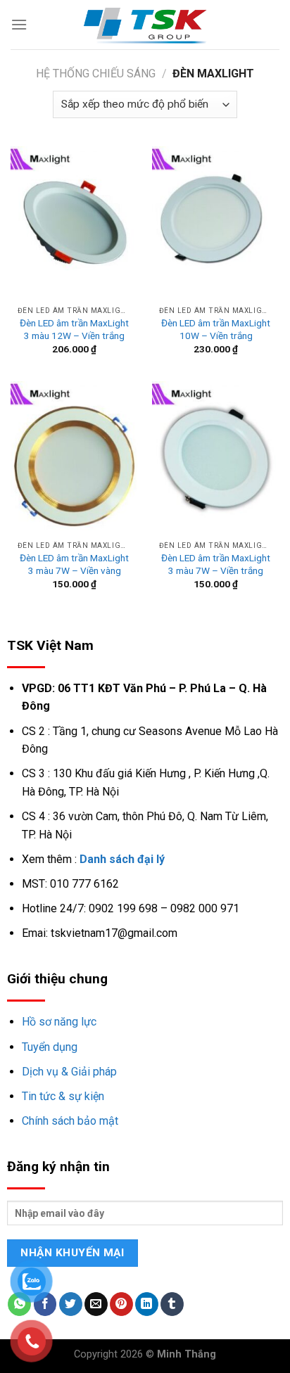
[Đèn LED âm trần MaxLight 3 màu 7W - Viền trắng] (215, 457)
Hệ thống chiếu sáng (96, 73)
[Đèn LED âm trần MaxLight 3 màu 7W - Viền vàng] (74, 457)
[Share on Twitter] (70, 1304)
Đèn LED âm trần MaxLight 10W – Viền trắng (215, 329)
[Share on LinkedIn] (146, 1304)
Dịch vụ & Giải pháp (69, 1071)
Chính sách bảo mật (70, 1121)
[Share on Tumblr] (172, 1304)
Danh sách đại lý (122, 859)
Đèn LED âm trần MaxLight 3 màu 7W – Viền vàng (74, 564)
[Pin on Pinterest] (121, 1304)
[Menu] (19, 24)
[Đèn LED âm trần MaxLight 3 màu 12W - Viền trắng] (74, 222)
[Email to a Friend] (96, 1304)
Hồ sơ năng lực (59, 1021)
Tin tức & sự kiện (63, 1096)
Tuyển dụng (49, 1047)
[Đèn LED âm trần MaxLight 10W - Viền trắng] (215, 222)
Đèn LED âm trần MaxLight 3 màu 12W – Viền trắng (74, 329)
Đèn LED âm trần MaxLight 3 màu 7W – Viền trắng (215, 564)
